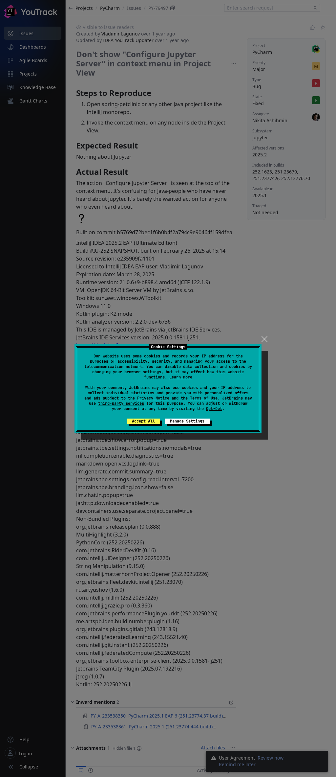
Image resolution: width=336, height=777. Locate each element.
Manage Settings (187, 421)
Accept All (143, 421)
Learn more (180, 377)
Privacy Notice (153, 398)
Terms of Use (204, 398)
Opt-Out (214, 408)
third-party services (121, 403)
